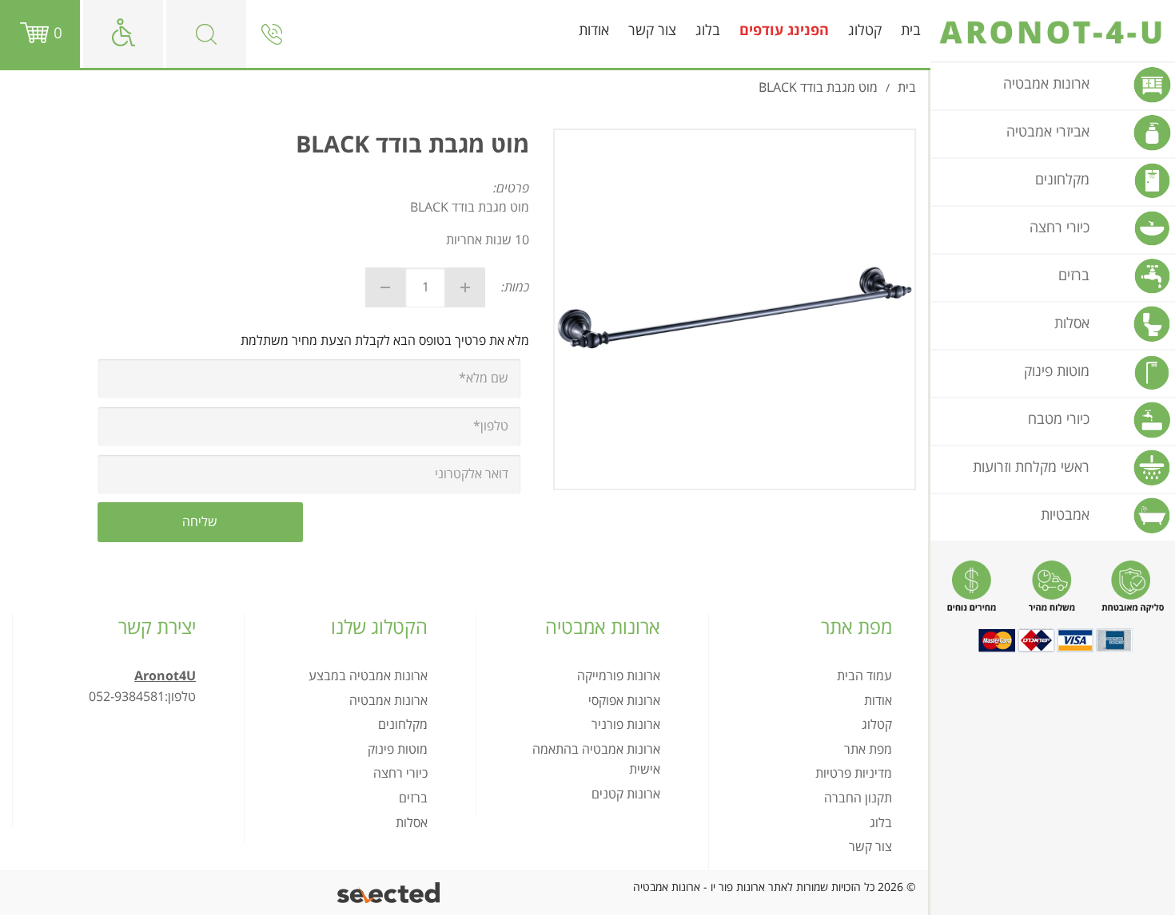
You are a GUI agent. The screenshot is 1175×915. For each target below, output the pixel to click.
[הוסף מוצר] (465, 287)
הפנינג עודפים (784, 31)
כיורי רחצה (400, 774)
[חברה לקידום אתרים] (390, 893)
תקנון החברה (858, 798)
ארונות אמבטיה (388, 701)
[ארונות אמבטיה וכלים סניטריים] (1052, 32)
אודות (594, 30)
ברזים (413, 798)
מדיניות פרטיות (853, 774)
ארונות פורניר (625, 725)
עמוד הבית (864, 676)
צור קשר (652, 30)
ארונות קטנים (625, 794)
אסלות (412, 823)
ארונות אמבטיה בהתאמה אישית (595, 760)
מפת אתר (868, 750)
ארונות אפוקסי (624, 701)
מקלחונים (403, 725)
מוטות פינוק (398, 750)
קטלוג (865, 30)
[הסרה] (385, 287)
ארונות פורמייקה (618, 676)
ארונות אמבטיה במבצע (368, 676)
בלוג (707, 30)
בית (911, 30)
